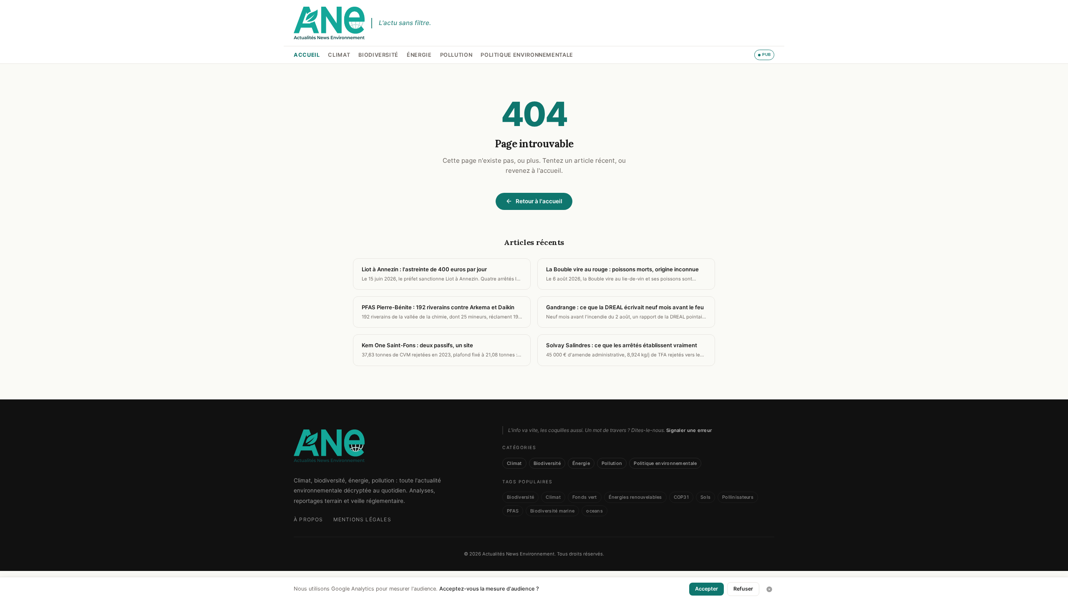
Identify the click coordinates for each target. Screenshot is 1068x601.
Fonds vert (584, 497)
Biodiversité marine (552, 511)
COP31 (681, 497)
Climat (339, 55)
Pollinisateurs (737, 497)
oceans (594, 511)
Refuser (743, 589)
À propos (308, 519)
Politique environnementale (527, 55)
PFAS (513, 511)
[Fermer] (769, 589)
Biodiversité (378, 55)
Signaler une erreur (689, 430)
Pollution (456, 55)
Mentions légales (362, 519)
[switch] (764, 55)
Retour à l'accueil (539, 201)
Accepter (706, 589)
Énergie (419, 55)
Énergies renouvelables (635, 497)
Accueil (307, 55)
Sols (705, 497)
